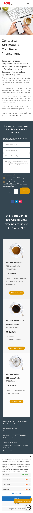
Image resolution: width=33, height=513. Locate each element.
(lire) (12, 186)
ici (18, 88)
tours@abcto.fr (17, 115)
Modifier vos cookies (8, 437)
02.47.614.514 (18, 80)
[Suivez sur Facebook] (12, 201)
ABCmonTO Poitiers (16, 348)
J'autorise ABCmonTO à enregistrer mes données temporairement (15, 179)
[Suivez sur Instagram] (20, 201)
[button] (30, 456)
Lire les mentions (7, 431)
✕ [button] (30, 499)
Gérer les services (16, 493)
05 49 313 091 (11, 332)
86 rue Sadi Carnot (12, 324)
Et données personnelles (9, 424)
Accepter (16, 498)
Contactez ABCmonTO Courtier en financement (11, 46)
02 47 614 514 (11, 274)
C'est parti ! (25, 190)
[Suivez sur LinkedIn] (16, 201)
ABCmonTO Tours (16, 293)
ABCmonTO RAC (16, 402)
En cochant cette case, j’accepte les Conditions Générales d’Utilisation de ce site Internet (15, 184)
